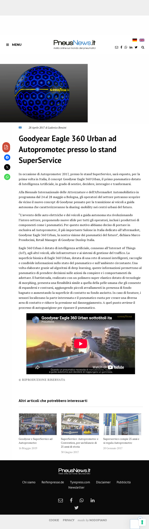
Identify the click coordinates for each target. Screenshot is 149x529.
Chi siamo (29, 482)
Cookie (54, 520)
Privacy (68, 520)
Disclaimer (103, 482)
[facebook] (121, 47)
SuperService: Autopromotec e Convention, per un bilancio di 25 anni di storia (79, 442)
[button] (44, 93)
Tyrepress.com (80, 482)
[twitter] (136, 47)
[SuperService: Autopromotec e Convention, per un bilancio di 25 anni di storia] (80, 424)
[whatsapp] (126, 47)
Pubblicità (124, 482)
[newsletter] (116, 47)
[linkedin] (131, 47)
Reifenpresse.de (53, 482)
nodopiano (98, 520)
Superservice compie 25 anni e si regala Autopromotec (121, 441)
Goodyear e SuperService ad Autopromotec (35, 441)
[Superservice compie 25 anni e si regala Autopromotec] (122, 424)
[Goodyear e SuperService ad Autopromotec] (38, 424)
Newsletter (76, 487)
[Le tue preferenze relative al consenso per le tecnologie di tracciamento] (142, 522)
